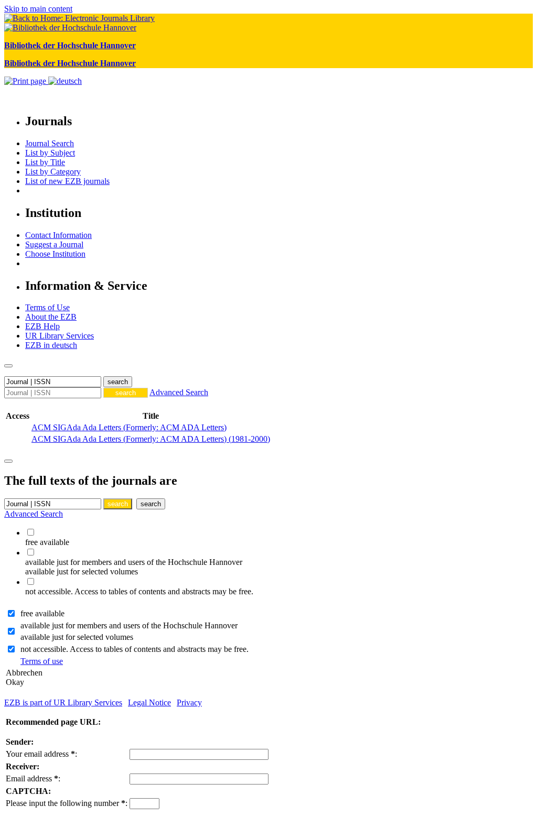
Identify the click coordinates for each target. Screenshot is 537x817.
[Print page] (26, 81)
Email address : (33, 778)
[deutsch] (65, 81)
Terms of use (41, 661)
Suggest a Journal (54, 244)
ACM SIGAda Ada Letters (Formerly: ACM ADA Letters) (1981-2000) (150, 438)
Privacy (189, 702)
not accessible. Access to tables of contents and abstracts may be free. (134, 649)
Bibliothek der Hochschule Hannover (70, 45)
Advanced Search (178, 392)
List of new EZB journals (67, 181)
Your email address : (41, 753)
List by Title (45, 162)
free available (42, 613)
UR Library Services (59, 335)
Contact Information (58, 235)
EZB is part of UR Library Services (63, 702)
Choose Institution (55, 253)
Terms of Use (47, 307)
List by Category (53, 171)
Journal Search (49, 143)
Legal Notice (149, 702)
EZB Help (42, 326)
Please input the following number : (66, 803)
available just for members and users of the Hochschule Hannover (129, 625)
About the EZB (51, 316)
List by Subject (50, 152)
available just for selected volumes (76, 637)
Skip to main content (38, 8)
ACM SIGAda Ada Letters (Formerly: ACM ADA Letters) (129, 427)
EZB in (51, 345)
